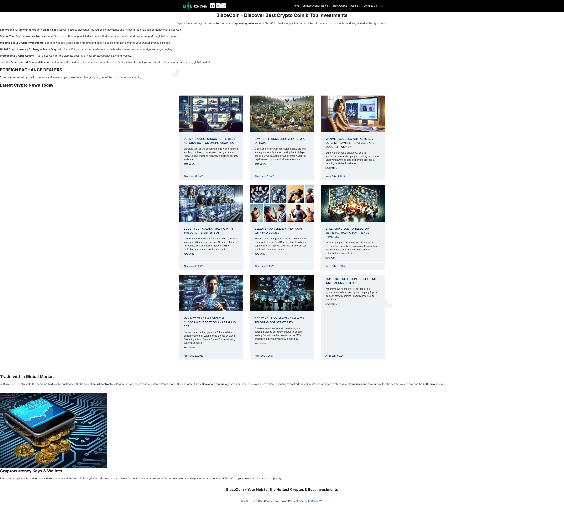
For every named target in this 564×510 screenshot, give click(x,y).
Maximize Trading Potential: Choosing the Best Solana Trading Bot (210, 322)
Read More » (189, 164)
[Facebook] (212, 5)
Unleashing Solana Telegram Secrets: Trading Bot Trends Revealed (347, 232)
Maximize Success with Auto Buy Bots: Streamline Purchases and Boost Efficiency (349, 142)
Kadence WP (315, 501)
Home (295, 5)
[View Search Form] (382, 6)
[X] (218, 5)
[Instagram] (223, 5)
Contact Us (370, 5)
